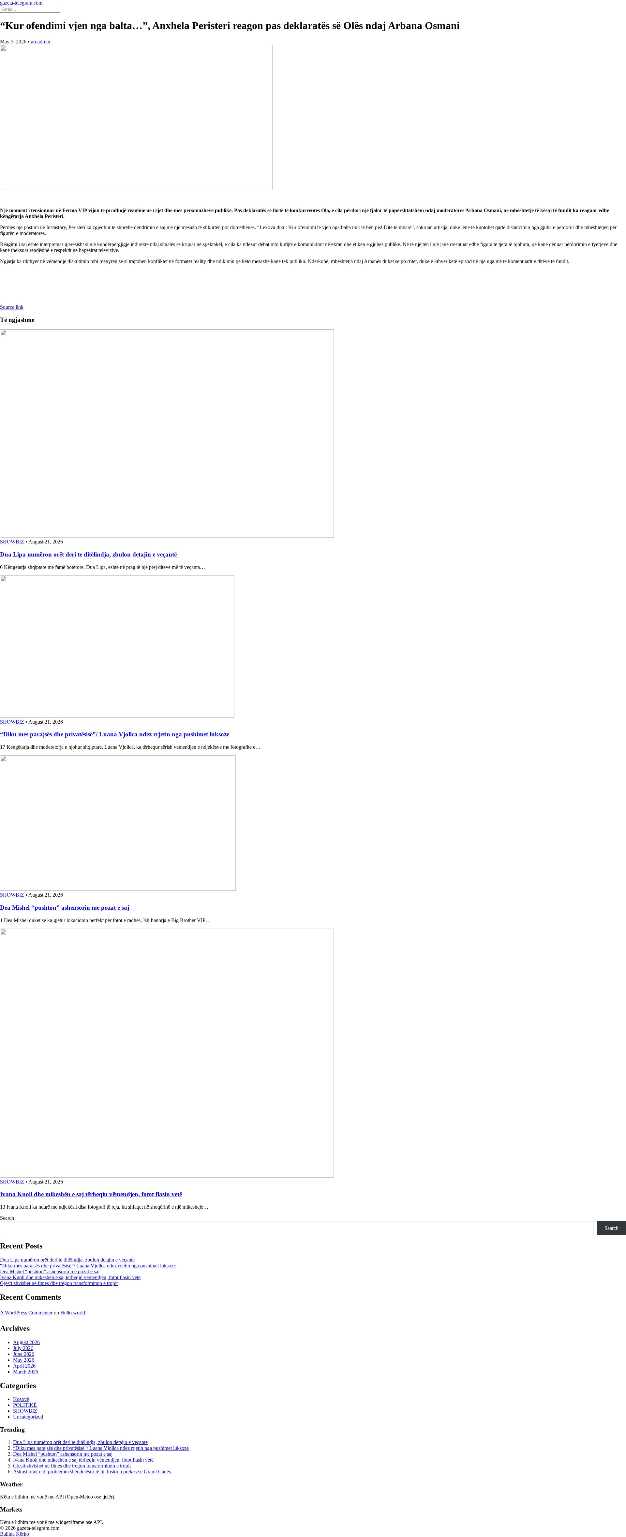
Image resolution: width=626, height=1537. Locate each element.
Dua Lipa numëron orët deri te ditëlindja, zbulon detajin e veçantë (88, 554)
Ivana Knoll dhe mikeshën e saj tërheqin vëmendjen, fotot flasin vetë (91, 1194)
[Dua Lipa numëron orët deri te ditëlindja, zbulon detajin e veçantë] (167, 536)
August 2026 (26, 1342)
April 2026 (24, 1366)
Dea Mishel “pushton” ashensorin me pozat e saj (64, 907)
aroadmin (40, 41)
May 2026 (23, 1360)
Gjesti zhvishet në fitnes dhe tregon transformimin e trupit (59, 1283)
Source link (11, 307)
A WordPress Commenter (26, 1312)
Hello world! (73, 1312)
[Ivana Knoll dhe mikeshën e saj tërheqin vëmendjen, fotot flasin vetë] (167, 1176)
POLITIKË (25, 1405)
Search (7, 1218)
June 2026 (23, 1354)
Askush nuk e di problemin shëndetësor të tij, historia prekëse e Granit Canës (92, 1471)
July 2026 (23, 1348)
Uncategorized (28, 1416)
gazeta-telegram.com (21, 3)
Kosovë (21, 1399)
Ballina (7, 1534)
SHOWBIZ (12, 541)
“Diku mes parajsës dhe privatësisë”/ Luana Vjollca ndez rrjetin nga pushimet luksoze (114, 734)
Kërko (22, 1534)
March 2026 (25, 1371)
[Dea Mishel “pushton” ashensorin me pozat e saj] (118, 889)
